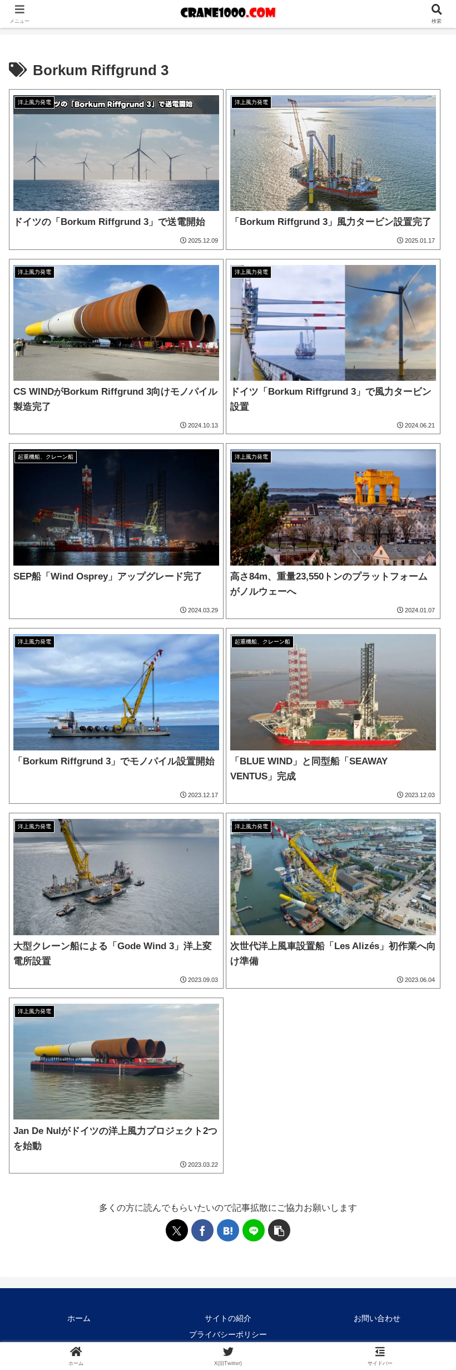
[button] (279, 1230)
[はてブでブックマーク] (228, 1230)
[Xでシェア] (177, 1230)
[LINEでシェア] (253, 1230)
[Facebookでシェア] (202, 1230)
